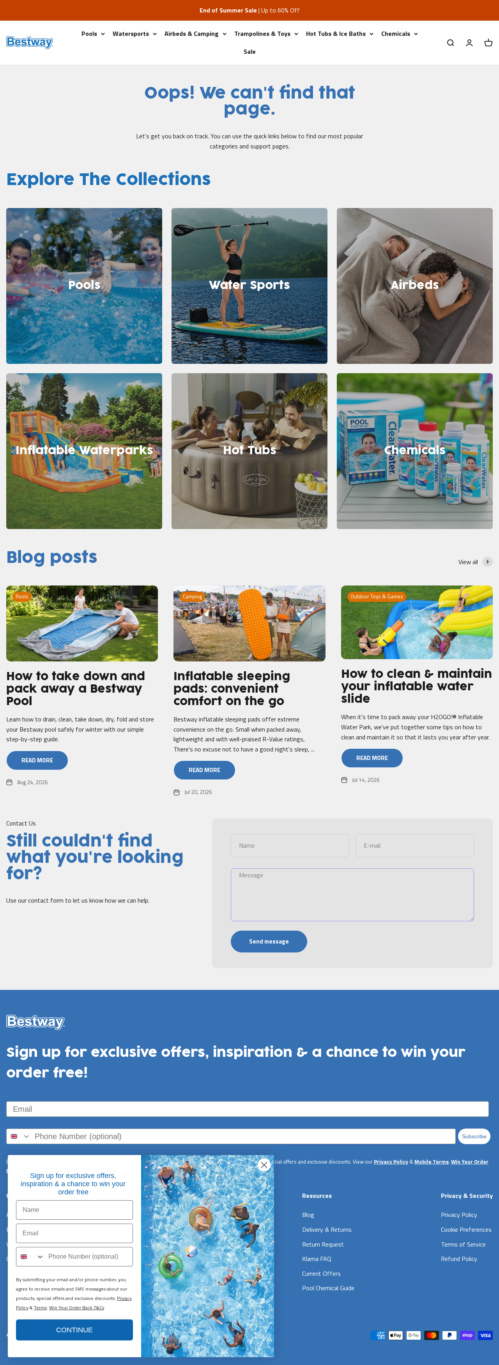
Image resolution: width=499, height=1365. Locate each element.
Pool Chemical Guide (328, 1288)
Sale (250, 51)
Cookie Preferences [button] (466, 1229)
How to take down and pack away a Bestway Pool (75, 689)
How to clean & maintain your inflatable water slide (416, 687)
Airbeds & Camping (192, 33)
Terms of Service (463, 1244)
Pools (89, 33)
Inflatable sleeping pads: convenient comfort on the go (231, 689)
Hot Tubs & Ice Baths (336, 33)
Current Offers (321, 1273)
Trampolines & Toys (262, 33)
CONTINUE (74, 1330)
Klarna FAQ (316, 1258)
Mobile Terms (431, 1162)
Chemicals (395, 33)
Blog (308, 1214)
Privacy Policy (391, 1162)
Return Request (323, 1244)
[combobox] (19, 1136)
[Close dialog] (264, 1165)
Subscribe (474, 1136)
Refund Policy (459, 1258)
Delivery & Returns (327, 1229)
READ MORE (37, 760)
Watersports (131, 33)
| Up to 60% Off (250, 10)
